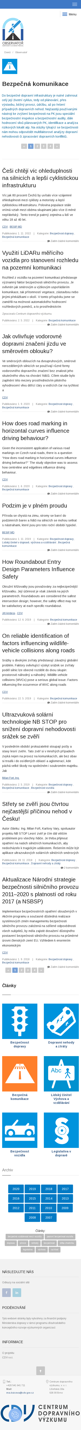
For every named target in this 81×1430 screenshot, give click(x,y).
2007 (48, 1217)
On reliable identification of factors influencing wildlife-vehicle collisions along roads (38, 643)
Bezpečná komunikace (15, 236)
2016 (16, 1198)
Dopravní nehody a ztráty (45, 863)
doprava (11, 1243)
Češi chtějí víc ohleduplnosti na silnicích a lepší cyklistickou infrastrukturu (40, 178)
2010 (48, 1208)
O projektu (8, 1352)
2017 (65, 1189)
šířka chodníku (67, 1243)
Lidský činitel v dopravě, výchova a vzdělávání (29, 542)
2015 (32, 1198)
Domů (7, 52)
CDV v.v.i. (7, 1357)
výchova (42, 1249)
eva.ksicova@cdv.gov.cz (20, 1392)
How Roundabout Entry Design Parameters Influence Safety (38, 569)
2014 (48, 1198)
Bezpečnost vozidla (42, 787)
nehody (34, 1243)
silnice (23, 1243)
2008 (32, 1217)
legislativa (28, 1249)
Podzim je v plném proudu (34, 505)
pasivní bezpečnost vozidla (60, 1236)
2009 (65, 1208)
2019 (32, 1189)
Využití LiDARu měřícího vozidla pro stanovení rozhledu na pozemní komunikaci (40, 260)
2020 (16, 1189)
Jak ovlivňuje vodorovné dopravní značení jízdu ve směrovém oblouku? (34, 343)
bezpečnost (49, 1243)
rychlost (54, 1249)
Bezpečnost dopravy (62, 233)
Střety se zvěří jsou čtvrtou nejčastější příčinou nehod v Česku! (37, 811)
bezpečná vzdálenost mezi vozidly (25, 1236)
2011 (32, 1208)
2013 (65, 1198)
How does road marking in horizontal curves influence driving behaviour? (35, 430)
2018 (48, 1189)
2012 (16, 1208)
